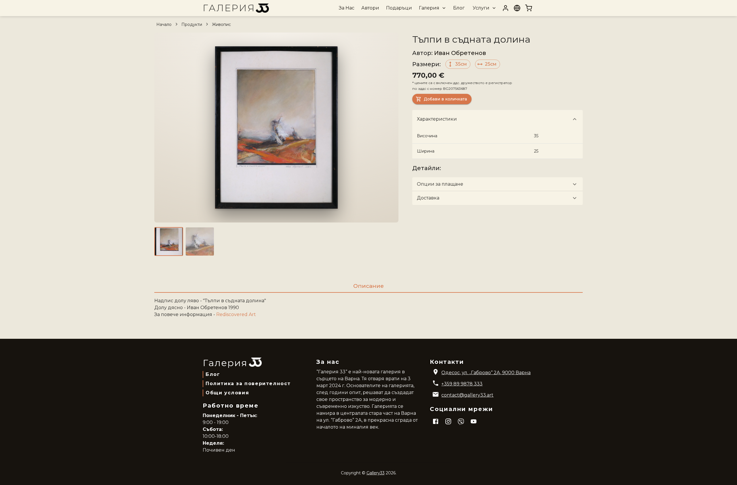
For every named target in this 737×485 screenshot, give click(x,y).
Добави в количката (445, 99)
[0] (528, 8)
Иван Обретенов (460, 53)
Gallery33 (375, 473)
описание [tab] (368, 285)
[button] (432, 8)
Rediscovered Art (236, 314)
